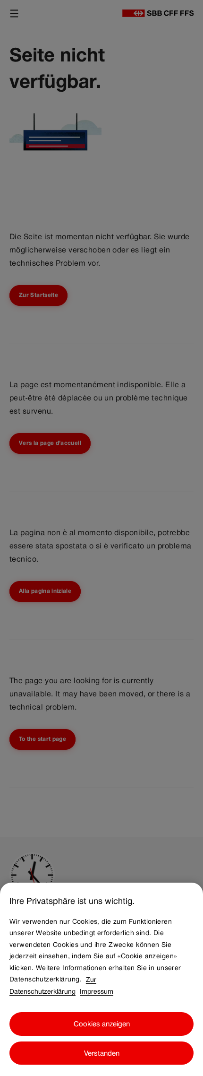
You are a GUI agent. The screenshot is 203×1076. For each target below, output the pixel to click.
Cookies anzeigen (102, 1024)
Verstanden (101, 1053)
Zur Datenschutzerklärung (52, 985)
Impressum (96, 991)
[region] (101, 979)
